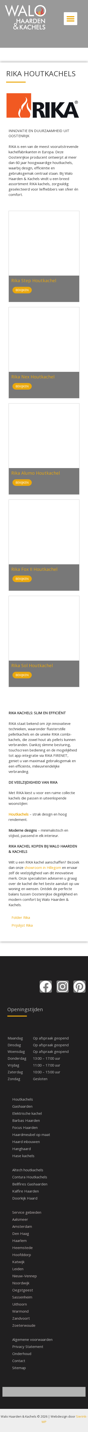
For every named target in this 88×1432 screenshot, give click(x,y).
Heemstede (22, 1247)
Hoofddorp (21, 1254)
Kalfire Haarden (25, 1191)
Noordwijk (20, 1282)
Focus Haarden (25, 1127)
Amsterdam (22, 1226)
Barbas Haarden (26, 1120)
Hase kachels (23, 1155)
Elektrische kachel (27, 1113)
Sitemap (19, 1367)
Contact (18, 1360)
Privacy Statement (27, 1346)
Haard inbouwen (26, 1141)
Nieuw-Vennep (24, 1275)
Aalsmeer (20, 1219)
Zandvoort (21, 1318)
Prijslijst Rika (22, 925)
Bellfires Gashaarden (29, 1184)
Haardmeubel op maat (31, 1134)
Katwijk (18, 1261)
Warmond (20, 1311)
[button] (70, 18)
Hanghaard (21, 1148)
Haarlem (19, 1240)
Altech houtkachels (27, 1169)
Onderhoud (21, 1353)
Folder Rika (20, 917)
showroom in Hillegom (42, 867)
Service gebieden (26, 1212)
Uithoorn (19, 1304)
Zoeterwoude (23, 1325)
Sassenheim (22, 1297)
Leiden (17, 1268)
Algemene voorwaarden (32, 1339)
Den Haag (20, 1233)
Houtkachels (22, 1099)
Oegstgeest (22, 1290)
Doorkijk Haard (24, 1198)
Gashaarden (22, 1106)
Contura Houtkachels (29, 1176)
